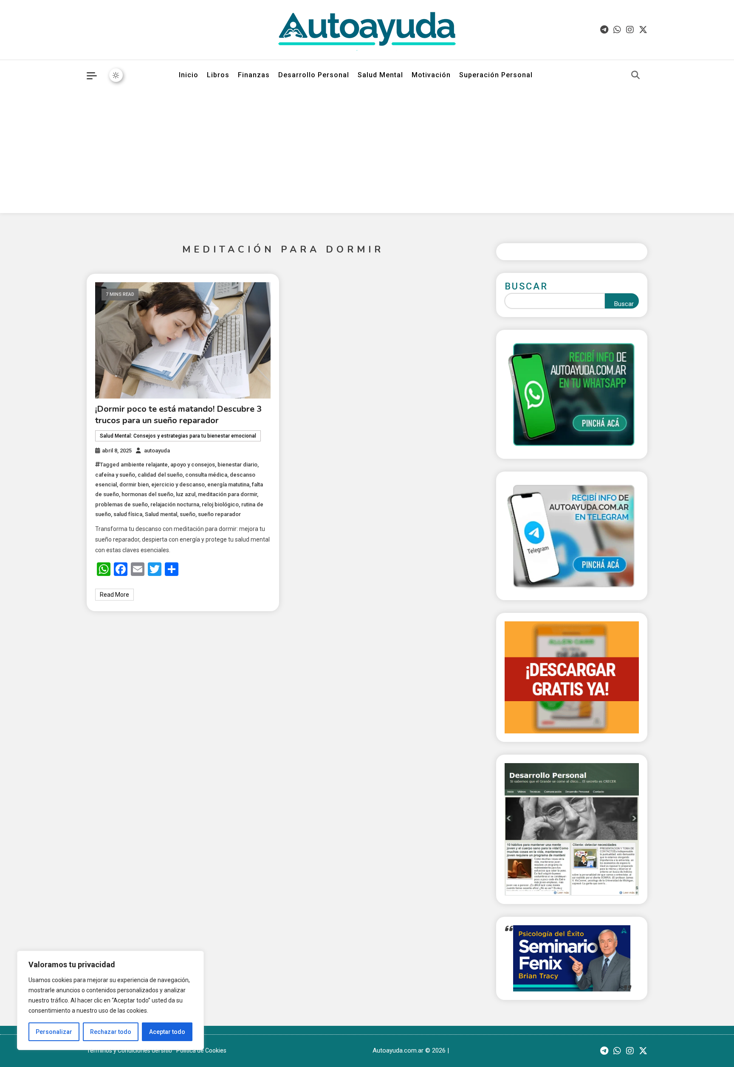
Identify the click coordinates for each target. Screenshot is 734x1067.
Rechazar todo (110, 1031)
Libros (218, 75)
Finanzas (254, 75)
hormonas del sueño (147, 494)
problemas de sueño (121, 504)
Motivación (431, 75)
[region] (110, 1000)
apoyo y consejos (192, 464)
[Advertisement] (367, 153)
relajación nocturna (174, 504)
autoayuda (157, 450)
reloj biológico (220, 504)
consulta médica (206, 475)
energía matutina (228, 484)
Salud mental (161, 514)
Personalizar (54, 1031)
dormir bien (134, 484)
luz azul (185, 494)
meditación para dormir (227, 494)
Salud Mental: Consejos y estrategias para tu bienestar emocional (178, 436)
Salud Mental (380, 75)
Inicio (188, 75)
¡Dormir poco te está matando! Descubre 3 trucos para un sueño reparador (178, 414)
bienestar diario (237, 464)
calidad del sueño (160, 475)
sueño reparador (219, 514)
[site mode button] (116, 75)
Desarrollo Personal (313, 75)
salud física (127, 514)
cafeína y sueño (115, 475)
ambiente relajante (144, 464)
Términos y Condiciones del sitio (129, 1050)
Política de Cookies (201, 1050)
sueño (187, 514)
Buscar (526, 286)
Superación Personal (496, 75)
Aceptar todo (167, 1031)
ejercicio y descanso (178, 484)
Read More (114, 594)
